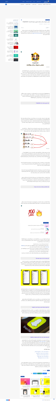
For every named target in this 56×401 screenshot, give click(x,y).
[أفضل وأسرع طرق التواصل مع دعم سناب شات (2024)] (35, 391)
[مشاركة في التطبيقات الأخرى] (32, 373)
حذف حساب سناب (42, 341)
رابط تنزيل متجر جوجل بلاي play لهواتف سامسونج (10, 39)
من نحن (34, 1)
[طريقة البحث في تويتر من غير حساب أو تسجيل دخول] (47, 229)
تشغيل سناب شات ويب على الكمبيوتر (42, 353)
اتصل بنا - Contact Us (28, 1)
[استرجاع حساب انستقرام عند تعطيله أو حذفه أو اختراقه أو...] (47, 225)
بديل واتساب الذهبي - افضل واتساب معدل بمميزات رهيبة (10, 36)
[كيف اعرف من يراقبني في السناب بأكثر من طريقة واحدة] (45, 381)
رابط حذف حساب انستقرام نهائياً (43, 357)
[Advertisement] (28, 12)
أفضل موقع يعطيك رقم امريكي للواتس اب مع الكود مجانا (10, 56)
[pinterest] (9, 400)
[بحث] (6, 4)
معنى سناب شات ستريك (36, 33)
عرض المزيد (22, 376)
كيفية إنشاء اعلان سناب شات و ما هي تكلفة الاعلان (45, 396)
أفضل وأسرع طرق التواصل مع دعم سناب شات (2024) (35, 396)
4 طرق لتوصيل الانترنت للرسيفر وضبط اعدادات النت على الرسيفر (9, 31)
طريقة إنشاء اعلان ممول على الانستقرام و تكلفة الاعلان (26, 386)
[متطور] (46, 1)
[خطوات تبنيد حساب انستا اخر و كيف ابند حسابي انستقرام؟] (47, 233)
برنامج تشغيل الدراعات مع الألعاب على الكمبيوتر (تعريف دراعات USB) (10, 27)
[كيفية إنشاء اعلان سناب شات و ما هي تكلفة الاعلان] (45, 391)
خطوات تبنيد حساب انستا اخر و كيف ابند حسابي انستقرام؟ (37, 232)
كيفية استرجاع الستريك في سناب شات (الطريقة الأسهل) (25, 396)
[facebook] (7, 1)
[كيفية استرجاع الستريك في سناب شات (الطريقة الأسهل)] (25, 391)
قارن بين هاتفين (39, 1)
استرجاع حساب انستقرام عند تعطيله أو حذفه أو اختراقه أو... (36, 225)
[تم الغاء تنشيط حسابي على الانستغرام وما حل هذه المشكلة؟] (35, 381)
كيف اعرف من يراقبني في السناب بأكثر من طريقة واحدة (45, 386)
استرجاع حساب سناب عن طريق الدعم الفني (41, 351)
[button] (44, 373)
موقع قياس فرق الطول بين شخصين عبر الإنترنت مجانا (10, 52)
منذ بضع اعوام (42, 224)
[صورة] (16, 23)
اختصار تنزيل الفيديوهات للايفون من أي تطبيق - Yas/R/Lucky (10, 43)
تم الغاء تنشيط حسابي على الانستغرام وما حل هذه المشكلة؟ (35, 386)
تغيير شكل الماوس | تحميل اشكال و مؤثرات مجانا (9, 23)
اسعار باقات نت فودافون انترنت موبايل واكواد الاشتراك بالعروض (10, 48)
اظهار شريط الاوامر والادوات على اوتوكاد (10, 60)
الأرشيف (23, 1)
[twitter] (6, 1)
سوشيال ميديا (44, 370)
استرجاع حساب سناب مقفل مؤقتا (42, 356)
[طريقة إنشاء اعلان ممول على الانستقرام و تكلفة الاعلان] (25, 381)
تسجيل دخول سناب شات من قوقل (42, 354)
